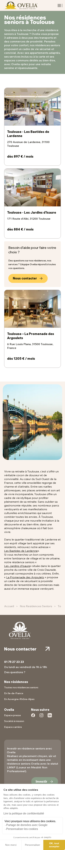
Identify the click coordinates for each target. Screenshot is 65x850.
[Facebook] (33, 717)
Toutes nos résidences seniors (21, 687)
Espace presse (12, 715)
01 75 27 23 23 (14, 662)
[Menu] (59, 5)
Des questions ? (14, 672)
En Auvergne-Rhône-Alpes (19, 699)
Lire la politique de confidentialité (23, 813)
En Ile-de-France (13, 693)
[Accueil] (20, 5)
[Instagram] (41, 717)
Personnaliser (32, 844)
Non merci (10, 844)
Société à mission (14, 721)
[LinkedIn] (50, 717)
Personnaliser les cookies (22, 828)
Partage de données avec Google (26, 825)
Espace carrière (13, 726)
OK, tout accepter (54, 845)
